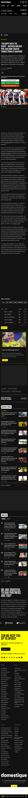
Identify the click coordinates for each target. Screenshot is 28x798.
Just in (8, 519)
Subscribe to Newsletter (11, 85)
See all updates (5, 485)
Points (15, 302)
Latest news (6, 35)
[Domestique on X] (7, 657)
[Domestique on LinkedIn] (17, 657)
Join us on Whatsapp (11, 83)
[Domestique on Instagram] (12, 657)
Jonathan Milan (8, 142)
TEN (19, 322)
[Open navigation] (26, 2)
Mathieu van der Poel (7, 56)
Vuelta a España (7, 11)
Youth (11, 302)
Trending (3, 519)
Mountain (20, 302)
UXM (20, 319)
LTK (19, 311)
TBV (19, 314)
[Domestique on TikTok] (14, 657)
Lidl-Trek (5, 185)
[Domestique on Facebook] (9, 657)
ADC (19, 317)
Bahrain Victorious (6, 153)
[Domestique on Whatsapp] (22, 657)
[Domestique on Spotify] (2, 657)
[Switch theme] (22, 2)
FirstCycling (24, 325)
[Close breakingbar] (26, 796)
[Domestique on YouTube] (4, 657)
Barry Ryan (9, 68)
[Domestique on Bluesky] (19, 657)
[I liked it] (2, 73)
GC (7, 302)
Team (25, 302)
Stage (3, 302)
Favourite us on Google (11, 80)
